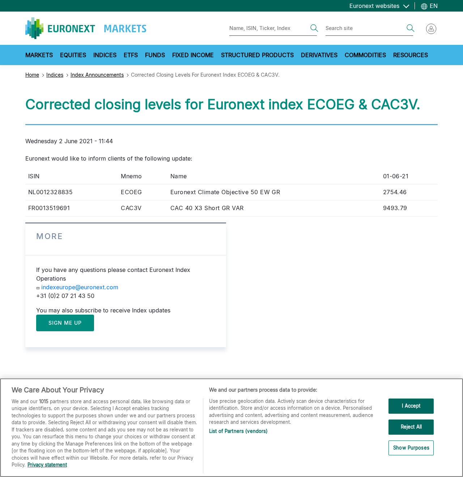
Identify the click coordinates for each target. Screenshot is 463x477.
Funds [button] (155, 55)
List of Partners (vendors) (238, 431)
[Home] (85, 28)
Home (32, 75)
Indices (54, 75)
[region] (231, 427)
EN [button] (433, 5)
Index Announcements (97, 75)
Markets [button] (39, 55)
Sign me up (65, 323)
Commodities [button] (365, 55)
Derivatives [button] (319, 55)
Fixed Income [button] (193, 55)
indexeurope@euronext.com (79, 287)
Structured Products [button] (257, 55)
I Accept (411, 406)
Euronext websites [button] (375, 5)
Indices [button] (104, 55)
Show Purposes (411, 448)
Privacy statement (47, 465)
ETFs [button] (131, 55)
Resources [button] (410, 55)
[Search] (314, 28)
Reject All (411, 427)
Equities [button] (73, 55)
